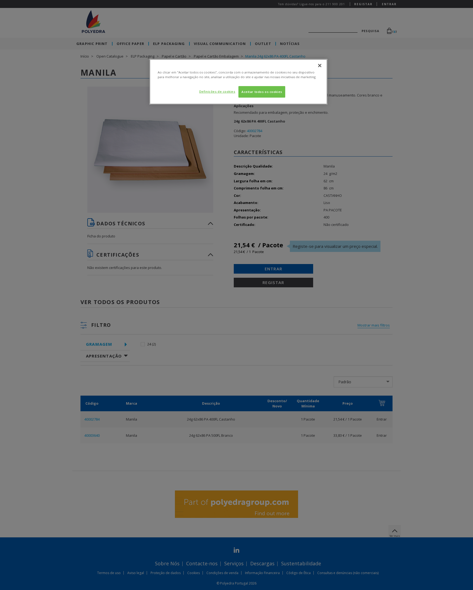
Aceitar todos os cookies (261, 92)
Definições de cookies (217, 91)
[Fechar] (320, 65)
